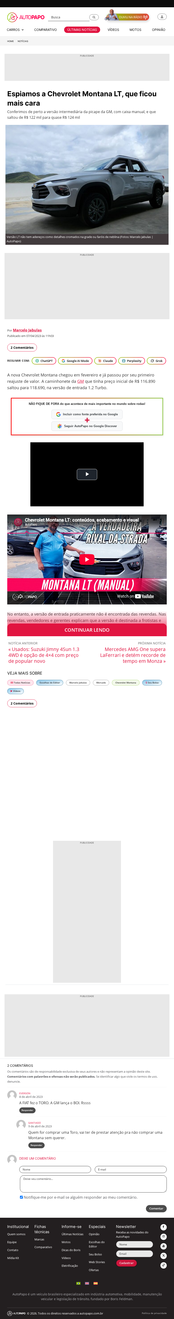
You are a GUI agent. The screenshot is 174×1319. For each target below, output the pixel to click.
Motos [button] (135, 30)
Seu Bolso (153, 682)
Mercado (101, 682)
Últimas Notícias (72, 1234)
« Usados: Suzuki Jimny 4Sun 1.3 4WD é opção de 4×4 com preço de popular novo (43, 655)
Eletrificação (70, 1266)
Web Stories (97, 1262)
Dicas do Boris (71, 1250)
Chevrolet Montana (125, 682)
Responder (27, 1110)
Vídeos (16, 691)
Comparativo (43, 1247)
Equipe (12, 1242)
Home (10, 41)
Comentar (156, 1208)
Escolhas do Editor (50, 682)
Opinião (94, 1234)
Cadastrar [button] (126, 1263)
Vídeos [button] (113, 30)
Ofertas (94, 1270)
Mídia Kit (13, 1258)
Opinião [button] (158, 30)
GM (80, 381)
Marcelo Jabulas (27, 330)
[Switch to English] (87, 1282)
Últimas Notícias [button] (82, 30)
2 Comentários (22, 347)
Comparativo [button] (45, 30)
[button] (94, 17)
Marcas (39, 1239)
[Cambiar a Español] (95, 1282)
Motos (66, 1242)
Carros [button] (14, 30)
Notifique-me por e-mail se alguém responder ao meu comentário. (80, 1197)
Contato (12, 1250)
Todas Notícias (21, 682)
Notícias (23, 41)
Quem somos (16, 1234)
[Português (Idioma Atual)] (78, 1282)
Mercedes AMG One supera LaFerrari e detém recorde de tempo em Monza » (133, 655)
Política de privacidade (154, 1313)
